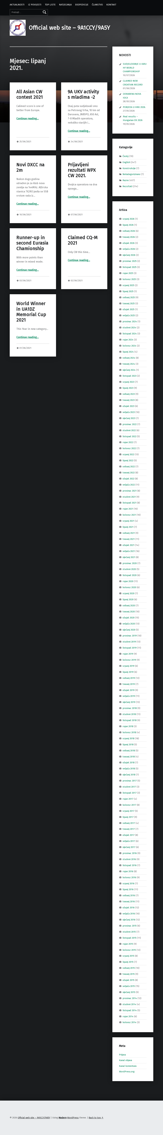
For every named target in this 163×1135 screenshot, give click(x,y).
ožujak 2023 (128, 406)
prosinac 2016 (130, 853)
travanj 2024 (129, 363)
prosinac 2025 (130, 261)
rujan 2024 (128, 339)
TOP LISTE (50, 4)
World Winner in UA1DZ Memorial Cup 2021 (31, 312)
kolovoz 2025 (129, 279)
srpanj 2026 (128, 218)
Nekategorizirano (131, 174)
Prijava (122, 1054)
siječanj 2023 (129, 418)
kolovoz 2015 (129, 949)
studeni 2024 (129, 327)
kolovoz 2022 (129, 448)
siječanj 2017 (129, 847)
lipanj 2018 (128, 744)
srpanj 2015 (128, 955)
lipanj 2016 (128, 889)
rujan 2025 (128, 273)
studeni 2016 (129, 859)
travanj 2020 (129, 611)
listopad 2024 (130, 333)
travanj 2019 (129, 683)
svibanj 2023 (129, 394)
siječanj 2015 (129, 992)
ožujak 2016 (129, 907)
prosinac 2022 (130, 424)
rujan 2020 (128, 581)
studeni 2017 (129, 786)
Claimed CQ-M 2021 (83, 240)
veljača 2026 (129, 249)
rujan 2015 (128, 943)
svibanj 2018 (129, 750)
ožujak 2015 (128, 980)
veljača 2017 (129, 841)
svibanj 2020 (129, 605)
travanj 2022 (129, 472)
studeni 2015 (129, 931)
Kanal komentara (127, 1066)
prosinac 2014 (130, 998)
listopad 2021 (129, 502)
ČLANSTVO (97, 4)
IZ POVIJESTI (34, 4)
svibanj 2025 (129, 297)
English (126, 162)
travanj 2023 (129, 400)
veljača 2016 (129, 913)
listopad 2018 (130, 720)
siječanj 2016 (129, 919)
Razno (126, 180)
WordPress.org (127, 1071)
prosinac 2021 (130, 490)
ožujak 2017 (129, 835)
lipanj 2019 (128, 672)
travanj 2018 (129, 756)
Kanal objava (125, 1060)
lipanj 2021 (128, 527)
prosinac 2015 (130, 925)
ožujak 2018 (129, 762)
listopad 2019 (130, 647)
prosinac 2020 (130, 563)
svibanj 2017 (129, 822)
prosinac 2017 (130, 780)
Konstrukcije (129, 168)
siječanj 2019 (129, 702)
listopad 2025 (129, 267)
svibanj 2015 (129, 968)
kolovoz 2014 (129, 1022)
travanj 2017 (129, 829)
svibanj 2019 (129, 678)
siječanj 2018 (129, 774)
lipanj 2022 (128, 460)
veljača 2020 (129, 623)
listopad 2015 (129, 937)
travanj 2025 (129, 303)
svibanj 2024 (129, 357)
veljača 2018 (129, 768)
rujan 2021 (128, 508)
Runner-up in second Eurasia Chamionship (32, 243)
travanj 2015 (129, 974)
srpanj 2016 (128, 883)
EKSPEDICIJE (81, 4)
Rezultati (127, 186)
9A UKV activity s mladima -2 (83, 94)
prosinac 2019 (130, 635)
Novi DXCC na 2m (30, 167)
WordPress (73, 1117)
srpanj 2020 (128, 593)
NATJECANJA (65, 4)
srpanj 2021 (128, 520)
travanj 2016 (129, 901)
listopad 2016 (130, 865)
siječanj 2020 (129, 629)
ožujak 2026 (129, 242)
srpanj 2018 (128, 738)
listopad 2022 (129, 436)
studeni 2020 (129, 569)
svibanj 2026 (129, 230)
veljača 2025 (129, 315)
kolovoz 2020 (129, 587)
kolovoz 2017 (129, 804)
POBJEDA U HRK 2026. (134, 107)
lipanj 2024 (128, 351)
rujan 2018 (128, 726)
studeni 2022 (129, 430)
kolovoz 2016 (129, 877)
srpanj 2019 (128, 665)
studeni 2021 (129, 496)
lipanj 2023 (128, 388)
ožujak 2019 (129, 690)
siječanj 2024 (129, 369)
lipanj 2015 (128, 961)
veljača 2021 (129, 551)
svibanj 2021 (129, 533)
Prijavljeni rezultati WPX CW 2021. (82, 170)
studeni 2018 (129, 714)
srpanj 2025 (128, 285)
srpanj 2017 (128, 810)
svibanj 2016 (129, 895)
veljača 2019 (129, 696)
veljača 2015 (129, 986)
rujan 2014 (128, 1016)
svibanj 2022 (129, 466)
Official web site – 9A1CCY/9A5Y (69, 27)
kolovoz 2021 (129, 514)
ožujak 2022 (128, 478)
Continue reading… (27, 118)
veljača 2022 (129, 484)
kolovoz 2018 (129, 732)
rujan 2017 (128, 798)
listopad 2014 (130, 1010)
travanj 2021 (129, 539)
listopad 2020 (130, 575)
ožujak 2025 (128, 309)
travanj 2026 (129, 236)
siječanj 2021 (129, 557)
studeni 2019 (129, 641)
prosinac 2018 (130, 708)
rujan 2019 (128, 653)
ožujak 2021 (128, 545)
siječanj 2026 (129, 255)
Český (126, 156)
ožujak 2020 (129, 617)
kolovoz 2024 (129, 345)
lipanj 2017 (128, 816)
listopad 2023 (129, 375)
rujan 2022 (128, 442)
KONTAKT (111, 4)
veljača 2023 (129, 412)
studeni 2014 (129, 1004)
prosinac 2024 (130, 321)
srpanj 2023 (128, 381)
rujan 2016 (128, 871)
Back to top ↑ (96, 1117)
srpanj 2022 (128, 454)
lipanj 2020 (128, 599)
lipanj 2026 (128, 224)
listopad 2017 (130, 792)
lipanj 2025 (128, 291)
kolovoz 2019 (129, 659)
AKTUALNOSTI (17, 4)
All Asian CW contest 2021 (29, 94)
